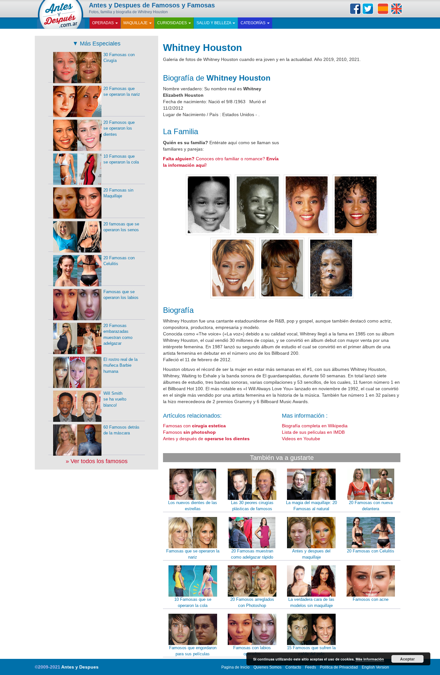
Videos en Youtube (301, 438)
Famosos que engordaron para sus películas (192, 650)
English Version (375, 667)
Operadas (103, 23)
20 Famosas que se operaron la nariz (121, 91)
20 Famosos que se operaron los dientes (119, 128)
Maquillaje (135, 23)
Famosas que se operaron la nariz (192, 554)
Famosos (189, 432)
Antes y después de (206, 438)
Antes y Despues (80, 667)
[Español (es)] (383, 8)
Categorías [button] (253, 23)
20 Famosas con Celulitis (370, 551)
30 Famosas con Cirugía (119, 57)
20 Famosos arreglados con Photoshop (252, 602)
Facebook (355, 8)
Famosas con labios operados (252, 650)
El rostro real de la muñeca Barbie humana (120, 365)
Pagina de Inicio (235, 667)
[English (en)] (396, 8)
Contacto (293, 667)
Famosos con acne (370, 599)
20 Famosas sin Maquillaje (118, 193)
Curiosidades (172, 23)
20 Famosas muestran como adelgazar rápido (252, 554)
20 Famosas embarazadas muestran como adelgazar (117, 334)
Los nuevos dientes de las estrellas (192, 505)
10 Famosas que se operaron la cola (192, 602)
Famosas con (194, 425)
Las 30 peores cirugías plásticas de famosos (252, 505)
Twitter (367, 8)
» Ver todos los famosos (97, 461)
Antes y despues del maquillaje (311, 554)
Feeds (310, 667)
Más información (370, 659)
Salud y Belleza (214, 23)
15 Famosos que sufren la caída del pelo (311, 650)
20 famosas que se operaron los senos (121, 227)
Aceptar (407, 659)
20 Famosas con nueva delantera (371, 505)
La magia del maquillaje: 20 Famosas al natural (311, 505)
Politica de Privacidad (339, 667)
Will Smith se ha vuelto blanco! (114, 399)
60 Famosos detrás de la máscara (121, 430)
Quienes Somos (267, 667)
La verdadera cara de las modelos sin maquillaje (311, 602)
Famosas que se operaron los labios (121, 294)
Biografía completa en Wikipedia (315, 425)
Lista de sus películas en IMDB (313, 432)
